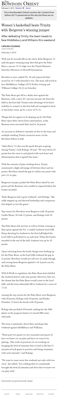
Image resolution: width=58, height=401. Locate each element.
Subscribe (29, 394)
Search (28, 8)
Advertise (40, 394)
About (18, 394)
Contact (51, 394)
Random (18, 8)
